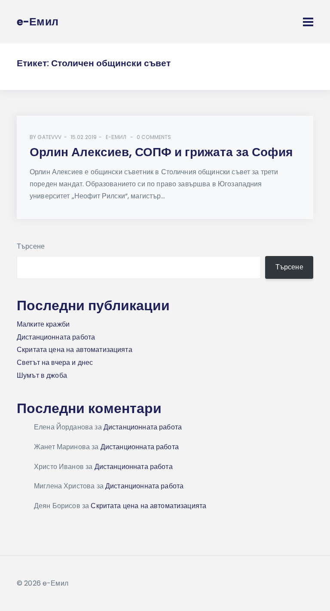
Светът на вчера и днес (55, 362)
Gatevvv (49, 137)
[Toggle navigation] (308, 22)
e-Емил (116, 137)
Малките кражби (43, 324)
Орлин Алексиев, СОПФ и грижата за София (161, 152)
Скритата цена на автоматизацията (74, 350)
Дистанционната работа (56, 337)
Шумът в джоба (42, 375)
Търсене (31, 246)
